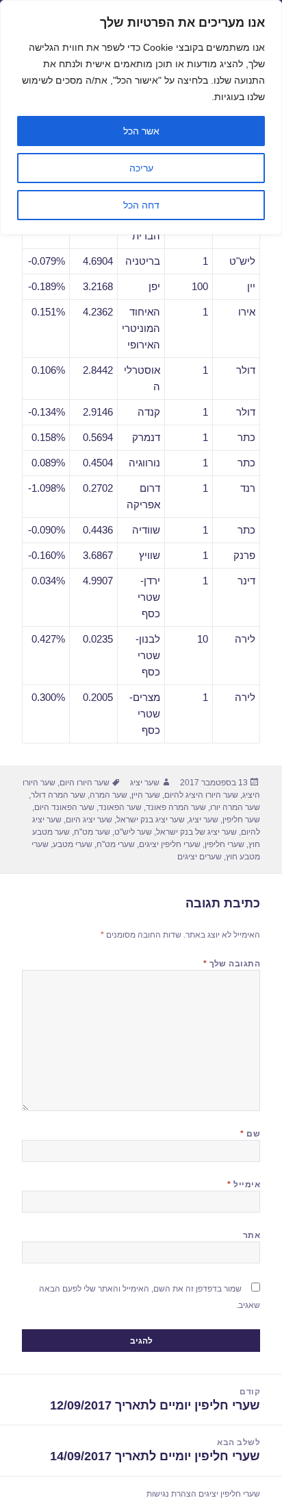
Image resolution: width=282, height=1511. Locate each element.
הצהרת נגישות (171, 1494)
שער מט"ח (92, 832)
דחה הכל (141, 205)
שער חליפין (241, 819)
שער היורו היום (85, 782)
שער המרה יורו (235, 807)
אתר (251, 1235)
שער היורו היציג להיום (201, 795)
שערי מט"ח (116, 844)
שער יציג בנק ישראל (150, 819)
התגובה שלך (232, 963)
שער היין (145, 795)
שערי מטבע (72, 844)
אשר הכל (141, 131)
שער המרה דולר (58, 795)
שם (250, 1134)
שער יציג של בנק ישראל (196, 832)
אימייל (243, 1184)
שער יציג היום (89, 819)
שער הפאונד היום (64, 807)
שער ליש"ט (133, 832)
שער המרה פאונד (176, 807)
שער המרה (108, 795)
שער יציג (144, 782)
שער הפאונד (120, 807)
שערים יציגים (199, 856)
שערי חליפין (224, 844)
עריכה (141, 168)
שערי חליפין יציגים (170, 844)
